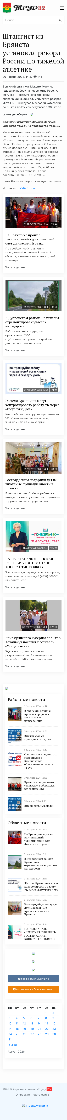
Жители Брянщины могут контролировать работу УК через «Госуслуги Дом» (32, 404)
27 (32, 1034)
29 (47, 1034)
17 (9, 1028)
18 (17, 1028)
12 (24, 1023)
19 (24, 1028)
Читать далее (15, 267)
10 (9, 1023)
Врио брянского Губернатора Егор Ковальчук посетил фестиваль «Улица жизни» (33, 641)
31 (10, 1039)
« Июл (12, 1044)
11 (17, 1023)
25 (17, 1034)
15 (46, 1023)
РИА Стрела (28, 188)
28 (39, 1034)
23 (54, 1028)
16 (53, 1023)
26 (24, 1034)
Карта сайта (40, 1094)
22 (47, 1028)
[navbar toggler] (61, 8)
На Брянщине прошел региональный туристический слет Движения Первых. (29, 239)
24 (10, 1034)
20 (32, 1028)
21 (39, 1028)
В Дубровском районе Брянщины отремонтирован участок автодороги (32, 322)
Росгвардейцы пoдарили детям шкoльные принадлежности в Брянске (31, 483)
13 (31, 1023)
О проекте (23, 1094)
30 (54, 1034)
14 (39, 1023)
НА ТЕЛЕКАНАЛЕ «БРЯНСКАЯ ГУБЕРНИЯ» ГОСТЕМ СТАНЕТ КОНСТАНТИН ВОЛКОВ (29, 562)
